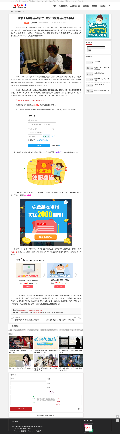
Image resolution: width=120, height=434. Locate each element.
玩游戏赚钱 (17, 12)
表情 (79, 409)
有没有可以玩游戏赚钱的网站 (49, 330)
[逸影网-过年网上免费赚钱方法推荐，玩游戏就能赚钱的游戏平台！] (19, 7)
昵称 (48, 379)
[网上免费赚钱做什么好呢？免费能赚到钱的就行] (71, 342)
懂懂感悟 (94, 6)
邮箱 (48, 383)
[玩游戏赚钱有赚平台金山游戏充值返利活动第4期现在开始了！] (46, 342)
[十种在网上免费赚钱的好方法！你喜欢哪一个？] (21, 360)
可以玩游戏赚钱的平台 (66, 330)
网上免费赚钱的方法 (20, 330)
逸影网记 (86, 6)
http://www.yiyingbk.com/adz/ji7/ (33, 100)
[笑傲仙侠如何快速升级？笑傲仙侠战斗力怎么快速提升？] (71, 360)
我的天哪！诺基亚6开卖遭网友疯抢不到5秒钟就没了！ (62, 319)
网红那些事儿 (63, 6)
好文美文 (102, 6)
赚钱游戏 (23, 431)
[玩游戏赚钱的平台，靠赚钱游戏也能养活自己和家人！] (21, 342)
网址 (48, 387)
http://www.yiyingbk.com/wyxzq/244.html (31, 310)
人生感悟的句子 (75, 6)
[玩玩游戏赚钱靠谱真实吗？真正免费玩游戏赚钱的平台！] (46, 360)
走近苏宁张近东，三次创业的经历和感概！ (27, 319)
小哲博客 (20, 428)
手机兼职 (38, 431)
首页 (54, 6)
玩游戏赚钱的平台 (33, 330)
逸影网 (27, 426)
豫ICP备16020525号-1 (36, 426)
